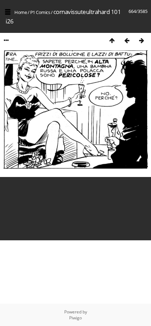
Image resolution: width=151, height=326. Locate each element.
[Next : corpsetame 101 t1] (141, 40)
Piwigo (75, 318)
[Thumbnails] (112, 40)
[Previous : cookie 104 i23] (126, 40)
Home (20, 12)
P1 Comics (40, 12)
